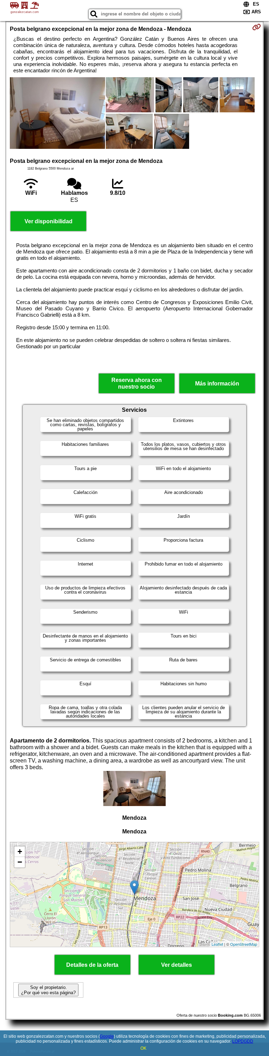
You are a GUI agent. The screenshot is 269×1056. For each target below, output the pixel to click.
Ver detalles (176, 965)
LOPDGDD (242, 1041)
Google (107, 1036)
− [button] (20, 862)
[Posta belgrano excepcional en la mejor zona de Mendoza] (57, 113)
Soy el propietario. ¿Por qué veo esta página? (48, 990)
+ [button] (20, 851)
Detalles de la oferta (92, 965)
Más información (217, 384)
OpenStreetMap (243, 944)
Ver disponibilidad (49, 221)
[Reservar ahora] (256, 27)
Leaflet (217, 944)
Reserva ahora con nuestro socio (136, 383)
